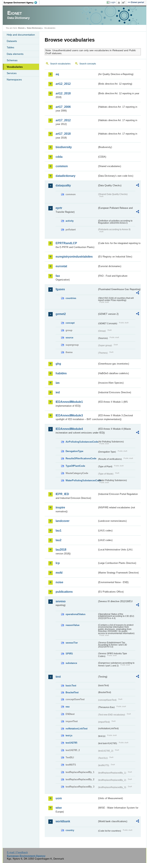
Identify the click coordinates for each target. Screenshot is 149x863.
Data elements (15, 53)
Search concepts (87, 64)
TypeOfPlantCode (75, 466)
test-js (69, 735)
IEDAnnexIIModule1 (69, 401)
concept (70, 322)
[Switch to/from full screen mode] (124, 2)
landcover (62, 520)
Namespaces (14, 79)
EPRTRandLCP (66, 243)
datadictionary (65, 175)
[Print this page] (119, 2)
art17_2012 (63, 120)
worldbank (63, 821)
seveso (61, 601)
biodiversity (64, 147)
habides (61, 373)
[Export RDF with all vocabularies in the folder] (137, 186)
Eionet (21, 28)
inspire (60, 507)
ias (58, 382)
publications (64, 591)
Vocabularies (15, 66)
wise (59, 807)
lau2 (58, 540)
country (70, 830)
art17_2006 (63, 106)
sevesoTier (72, 642)
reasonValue (72, 625)
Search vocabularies (60, 64)
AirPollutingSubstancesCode (81, 441)
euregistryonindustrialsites (74, 256)
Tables (10, 47)
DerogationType (74, 451)
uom (59, 798)
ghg (58, 363)
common (62, 166)
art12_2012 (63, 83)
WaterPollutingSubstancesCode (81, 480)
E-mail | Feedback (17, 852)
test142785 (71, 742)
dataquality (63, 185)
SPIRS (69, 653)
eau (68, 706)
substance (71, 663)
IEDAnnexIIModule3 (69, 415)
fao (58, 275)
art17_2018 (63, 133)
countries (71, 298)
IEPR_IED (62, 494)
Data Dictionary (34, 28)
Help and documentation (21, 34)
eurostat (61, 266)
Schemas (12, 60)
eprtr (59, 207)
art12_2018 (63, 93)
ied (58, 392)
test (58, 676)
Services (12, 73)
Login (113, 2)
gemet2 (61, 314)
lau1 (58, 530)
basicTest (71, 685)
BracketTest (72, 692)
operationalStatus (75, 614)
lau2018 (61, 549)
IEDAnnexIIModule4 (69, 428)
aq (57, 74)
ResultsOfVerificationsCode (81, 458)
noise (59, 582)
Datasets (12, 41)
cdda (59, 156)
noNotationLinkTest (76, 728)
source (69, 337)
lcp (58, 563)
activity (70, 220)
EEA (21, 2)
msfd (59, 572)
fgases (60, 289)
